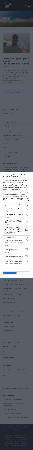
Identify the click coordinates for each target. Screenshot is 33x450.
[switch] (26, 209)
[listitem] (16, 205)
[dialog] (16, 225)
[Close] (29, 175)
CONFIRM (10, 273)
